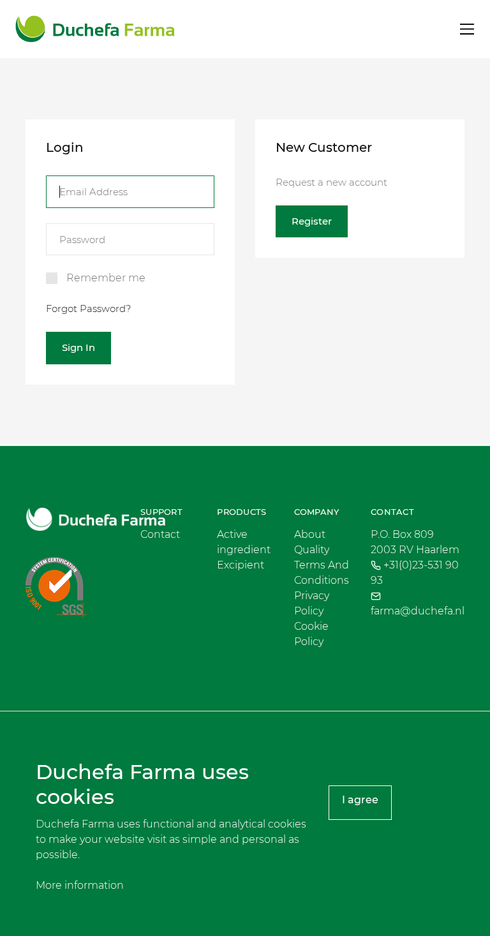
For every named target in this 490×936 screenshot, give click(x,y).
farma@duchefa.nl (417, 611)
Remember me (105, 278)
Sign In (78, 347)
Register (312, 221)
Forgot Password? (88, 308)
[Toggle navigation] (467, 29)
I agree (360, 800)
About (309, 534)
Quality (311, 550)
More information (80, 885)
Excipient (240, 565)
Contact (160, 534)
